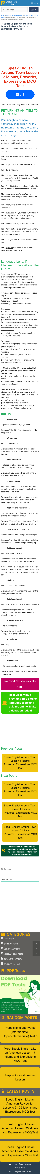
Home (3, 15)
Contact (14, 1164)
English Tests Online (23, 1172)
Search (33, 10)
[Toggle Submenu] (36, 943)
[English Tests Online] (9, 3)
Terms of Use (26, 1164)
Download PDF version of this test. (20, 684)
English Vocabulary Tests (14, 15)
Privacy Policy (20, 1168)
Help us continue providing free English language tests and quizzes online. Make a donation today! (23, 702)
